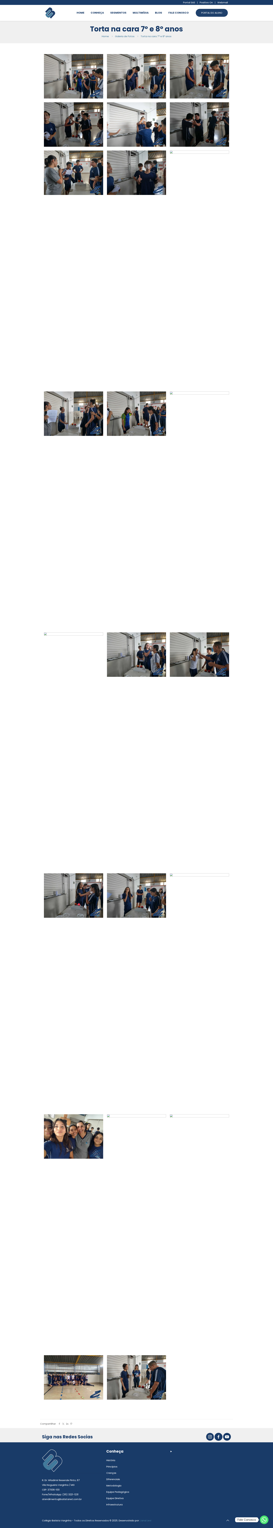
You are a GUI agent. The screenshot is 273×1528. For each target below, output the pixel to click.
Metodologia (113, 1485)
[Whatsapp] (264, 1520)
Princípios (111, 1466)
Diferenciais (113, 1479)
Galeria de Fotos (124, 36)
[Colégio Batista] (50, 13)
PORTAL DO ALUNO (211, 12)
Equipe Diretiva (115, 1498)
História (110, 1460)
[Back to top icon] (227, 1520)
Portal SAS (189, 2)
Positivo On (206, 2)
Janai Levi (145, 1520)
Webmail (222, 2)
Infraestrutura (114, 1504)
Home (105, 36)
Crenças (111, 1473)
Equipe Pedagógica (117, 1492)
